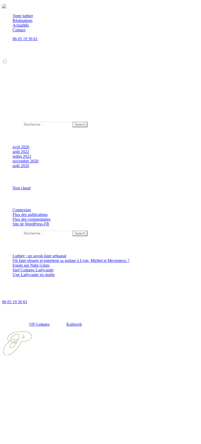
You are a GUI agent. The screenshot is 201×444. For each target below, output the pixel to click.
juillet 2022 (22, 156)
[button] (5, 61)
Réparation (22, 80)
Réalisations (22, 20)
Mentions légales (26, 423)
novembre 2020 (25, 161)
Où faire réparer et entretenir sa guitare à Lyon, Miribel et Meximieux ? (71, 260)
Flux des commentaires (32, 219)
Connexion (22, 210)
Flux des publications (30, 214)
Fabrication (22, 70)
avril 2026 (21, 147)
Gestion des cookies (29, 432)
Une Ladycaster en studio (34, 274)
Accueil (19, 371)
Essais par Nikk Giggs (31, 265)
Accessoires (22, 85)
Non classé (22, 188)
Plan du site (22, 437)
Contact (19, 30)
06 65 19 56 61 (25, 39)
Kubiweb (74, 324)
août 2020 (21, 165)
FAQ (17, 418)
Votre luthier (23, 16)
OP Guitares (39, 324)
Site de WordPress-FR (31, 224)
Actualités (21, 25)
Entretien (20, 75)
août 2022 (21, 151)
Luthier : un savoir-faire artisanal (39, 256)
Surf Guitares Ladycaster (33, 89)
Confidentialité (25, 428)
